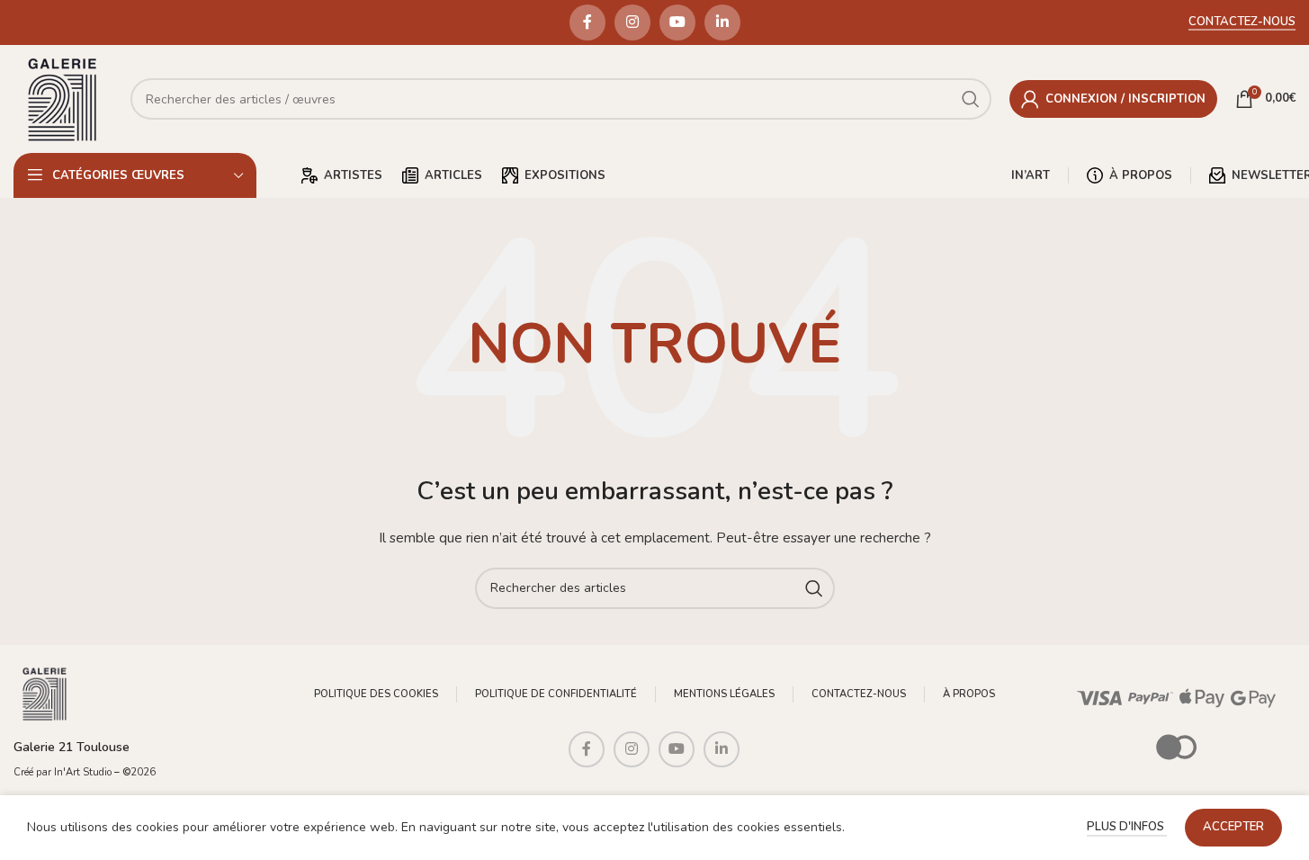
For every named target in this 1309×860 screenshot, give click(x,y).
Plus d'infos (1127, 827)
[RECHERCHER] (814, 588)
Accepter (1233, 827)
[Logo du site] (62, 97)
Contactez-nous (1242, 22)
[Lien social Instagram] (632, 22)
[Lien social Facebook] (587, 22)
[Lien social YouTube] (677, 22)
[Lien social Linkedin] (722, 22)
